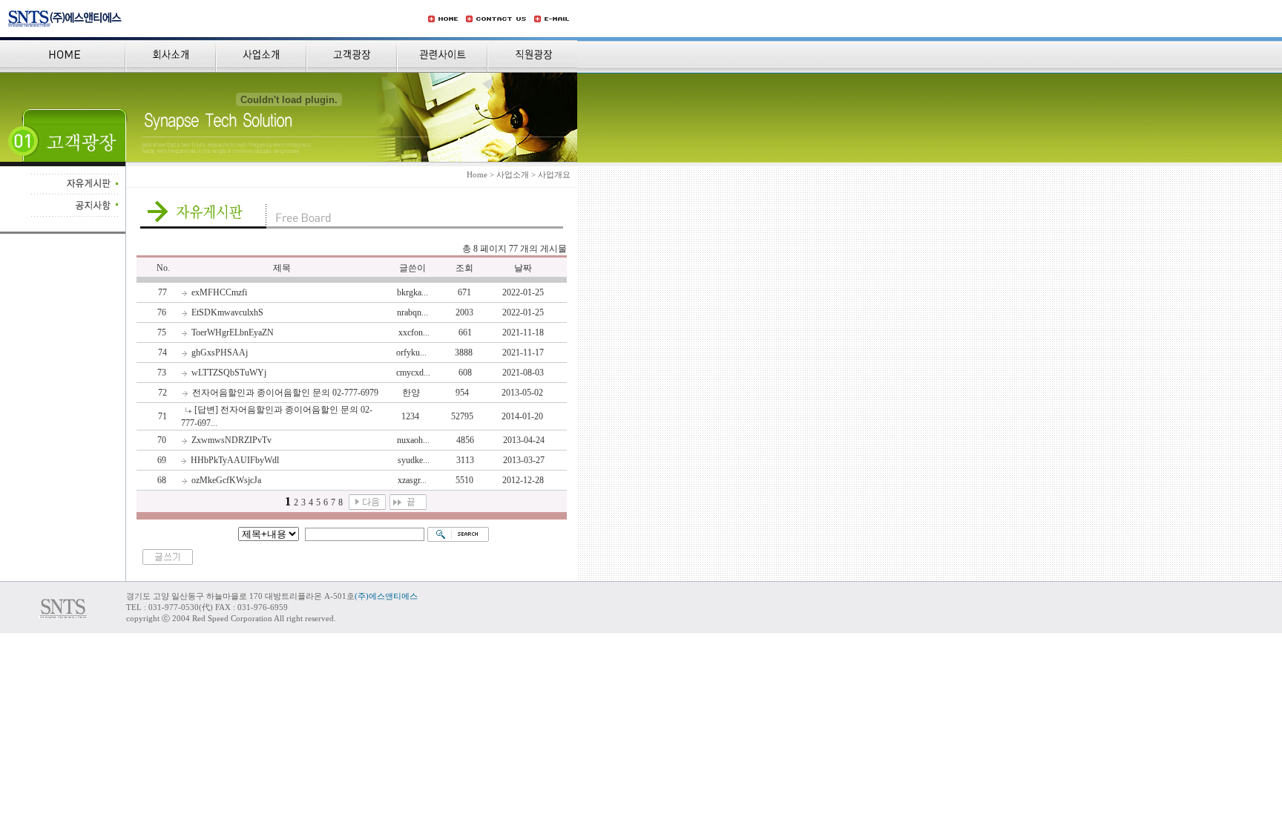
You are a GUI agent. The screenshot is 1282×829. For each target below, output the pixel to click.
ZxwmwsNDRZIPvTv (231, 440)
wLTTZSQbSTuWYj (228, 372)
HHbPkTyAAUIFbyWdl (235, 460)
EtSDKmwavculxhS (227, 312)
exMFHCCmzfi (219, 292)
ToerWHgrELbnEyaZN (232, 332)
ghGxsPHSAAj (219, 352)
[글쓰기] (167, 562)
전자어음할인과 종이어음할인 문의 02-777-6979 (285, 392)
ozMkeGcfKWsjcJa (226, 480)
